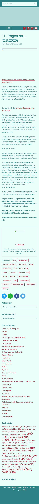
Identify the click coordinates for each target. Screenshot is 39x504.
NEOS (7, 451)
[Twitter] (28, 28)
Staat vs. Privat (7, 388)
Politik (4, 376)
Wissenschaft (6, 410)
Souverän (16, 459)
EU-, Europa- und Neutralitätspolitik (13, 337)
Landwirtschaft (6, 364)
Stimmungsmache (17, 284)
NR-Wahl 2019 (20, 451)
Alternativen (6, 426)
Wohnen (4, 413)
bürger (5, 432)
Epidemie (15, 434)
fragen (31, 264)
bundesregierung (28, 429)
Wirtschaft (5, 407)
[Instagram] (32, 28)
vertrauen (15, 467)
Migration (5, 370)
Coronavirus (14, 432)
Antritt (14, 260)
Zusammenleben (7, 416)
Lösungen (13, 272)
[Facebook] (24, 28)
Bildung (4, 332)
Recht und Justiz (7, 379)
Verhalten (6, 467)
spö (15, 280)
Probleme (13, 276)
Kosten (7, 443)
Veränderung (9, 470)
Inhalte (5, 272)
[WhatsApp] (10, 296)
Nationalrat (27, 448)
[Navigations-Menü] (9, 28)
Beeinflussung (23, 260)
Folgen (24, 434)
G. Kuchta (7, 44)
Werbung (5, 289)
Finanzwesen (6, 343)
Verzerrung (24, 467)
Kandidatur (23, 440)
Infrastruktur (6, 358)
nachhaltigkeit (10, 448)
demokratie (22, 264)
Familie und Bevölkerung (10, 340)
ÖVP (9, 472)
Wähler (24, 469)
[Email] (22, 296)
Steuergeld (6, 284)
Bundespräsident (12, 429)
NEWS (5, 276)
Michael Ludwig (23, 272)
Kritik (14, 443)
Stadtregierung (24, 280)
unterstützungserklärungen (19, 464)
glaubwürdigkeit (18, 437)
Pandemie (7, 453)
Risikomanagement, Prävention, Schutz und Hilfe (18, 382)
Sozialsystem (6, 385)
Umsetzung (23, 461)
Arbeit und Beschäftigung (10, 329)
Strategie (5, 461)
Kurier (21, 442)
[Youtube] (36, 28)
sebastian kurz (6, 459)
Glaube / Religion (7, 355)
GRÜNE (9, 440)
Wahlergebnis (31, 284)
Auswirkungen (19, 426)
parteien (17, 453)
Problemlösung (23, 276)
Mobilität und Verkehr (9, 373)
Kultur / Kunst (6, 361)
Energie (4, 335)
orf (31, 451)
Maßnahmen (8, 445)
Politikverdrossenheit (11, 456)
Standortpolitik (6, 391)
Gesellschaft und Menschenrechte (13, 346)
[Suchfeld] (35, 4)
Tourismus (5, 393)
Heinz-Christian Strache (21, 268)
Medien (4, 367)
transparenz (13, 461)
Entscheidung (6, 434)
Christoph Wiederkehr (9, 264)
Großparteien (7, 268)
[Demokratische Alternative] (8, 16)
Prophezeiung (7, 280)
